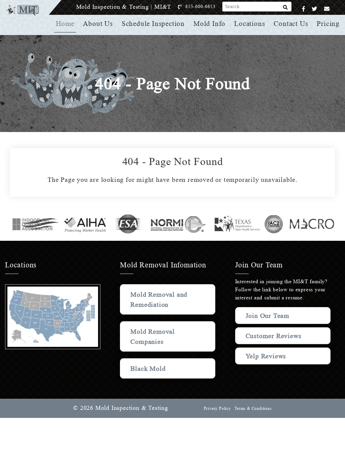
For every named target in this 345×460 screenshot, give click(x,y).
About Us (98, 24)
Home (65, 24)
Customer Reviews (274, 335)
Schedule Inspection (153, 24)
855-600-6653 (200, 6)
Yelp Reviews (266, 356)
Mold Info (209, 24)
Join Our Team (267, 315)
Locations (249, 24)
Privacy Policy (217, 408)
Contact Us (291, 24)
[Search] (285, 8)
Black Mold (147, 368)
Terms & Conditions (253, 408)
